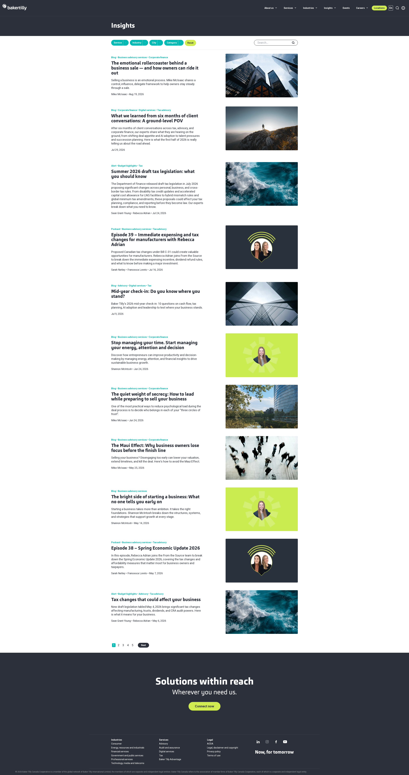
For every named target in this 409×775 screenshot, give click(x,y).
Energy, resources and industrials (127, 747)
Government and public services (127, 755)
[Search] (397, 8)
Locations (379, 8)
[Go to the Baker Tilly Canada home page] (15, 8)
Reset (190, 43)
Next (143, 645)
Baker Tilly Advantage (170, 759)
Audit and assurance (169, 747)
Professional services (122, 759)
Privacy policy (214, 751)
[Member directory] (403, 8)
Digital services (166, 751)
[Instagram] (267, 742)
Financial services (120, 751)
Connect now (204, 706)
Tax (161, 755)
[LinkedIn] (258, 742)
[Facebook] (276, 742)
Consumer (116, 743)
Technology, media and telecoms (127, 763)
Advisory (163, 743)
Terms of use (213, 755)
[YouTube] (285, 742)
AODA (210, 743)
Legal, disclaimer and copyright (222, 747)
